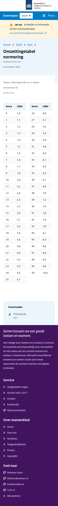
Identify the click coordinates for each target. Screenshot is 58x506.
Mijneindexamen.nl (17, 478)
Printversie (20, 314)
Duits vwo (16, 61)
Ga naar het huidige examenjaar (27, 33)
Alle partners (13, 495)
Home (10, 426)
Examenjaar (10, 15)
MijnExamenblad (16, 410)
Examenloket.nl (15, 484)
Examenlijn (13, 404)
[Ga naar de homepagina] (29, 5)
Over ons (11, 432)
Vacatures (12, 438)
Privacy (11, 450)
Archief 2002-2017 (17, 392)
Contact (11, 398)
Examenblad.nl (39, 3)
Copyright (12, 456)
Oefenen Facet (15, 472)
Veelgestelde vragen (17, 387)
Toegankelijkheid (16, 444)
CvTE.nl (11, 490)
